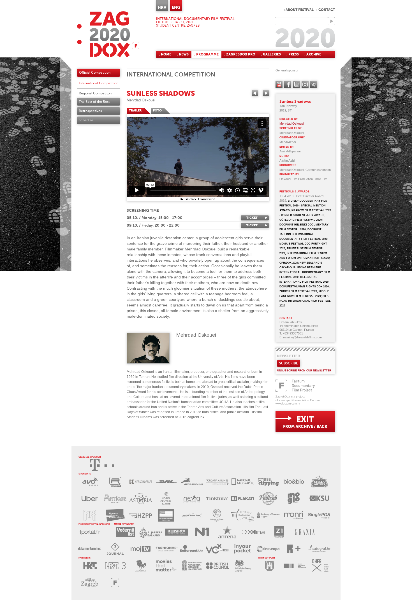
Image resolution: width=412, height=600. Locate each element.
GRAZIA (304, 532)
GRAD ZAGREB (269, 565)
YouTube (279, 84)
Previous (255, 93)
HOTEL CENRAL (166, 498)
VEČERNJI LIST (125, 532)
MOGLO (293, 498)
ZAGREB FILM (140, 565)
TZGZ (89, 582)
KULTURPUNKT (191, 549)
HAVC (295, 565)
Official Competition (94, 73)
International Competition (98, 83)
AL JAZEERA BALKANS (151, 532)
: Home (165, 54)
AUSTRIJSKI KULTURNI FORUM (191, 515)
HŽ (140, 515)
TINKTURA (217, 498)
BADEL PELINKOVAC (115, 498)
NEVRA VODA (191, 498)
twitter (296, 84)
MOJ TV (140, 549)
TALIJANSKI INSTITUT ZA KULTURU (242, 515)
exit (305, 421)
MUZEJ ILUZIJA (89, 515)
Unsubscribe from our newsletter (304, 370)
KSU (319, 498)
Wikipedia (313, 84)
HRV (162, 7)
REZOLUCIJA (115, 481)
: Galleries (271, 54)
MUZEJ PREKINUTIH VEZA (115, 515)
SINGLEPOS (319, 515)
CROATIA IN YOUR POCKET (242, 549)
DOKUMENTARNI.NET (89, 549)
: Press (292, 54)
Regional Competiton (95, 93)
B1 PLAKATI (242, 498)
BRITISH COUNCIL (217, 565)
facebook (287, 84)
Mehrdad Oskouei (141, 100)
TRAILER (135, 110)
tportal (89, 532)
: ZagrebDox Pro (239, 54)
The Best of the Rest (94, 102)
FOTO (157, 110)
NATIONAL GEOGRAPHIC (243, 481)
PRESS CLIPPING (268, 481)
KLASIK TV (176, 532)
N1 (202, 532)
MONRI (293, 515)
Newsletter (288, 356)
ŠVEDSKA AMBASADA (268, 515)
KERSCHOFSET (140, 481)
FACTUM (115, 582)
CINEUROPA (268, 549)
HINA (253, 532)
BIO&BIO (294, 481)
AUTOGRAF (319, 549)
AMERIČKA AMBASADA (166, 515)
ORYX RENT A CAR (191, 481)
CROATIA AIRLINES (217, 481)
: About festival (299, 10)
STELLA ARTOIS (319, 481)
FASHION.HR (166, 549)
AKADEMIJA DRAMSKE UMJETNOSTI (191, 565)
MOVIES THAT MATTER (166, 565)
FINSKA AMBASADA (217, 515)
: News (183, 54)
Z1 (279, 532)
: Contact (325, 10)
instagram (305, 84)
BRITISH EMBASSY (243, 565)
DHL (166, 481)
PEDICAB (268, 498)
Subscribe (288, 363)
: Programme (206, 54)
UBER (89, 498)
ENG (176, 7)
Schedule (86, 120)
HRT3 (115, 565)
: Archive (312, 54)
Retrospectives (90, 111)
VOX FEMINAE (217, 549)
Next (266, 93)
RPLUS (293, 549)
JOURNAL (115, 549)
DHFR (320, 565)
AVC (89, 481)
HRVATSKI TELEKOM (102, 465)
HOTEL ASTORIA (140, 498)
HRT (89, 565)
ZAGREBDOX (108, 34)
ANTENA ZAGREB (227, 532)
